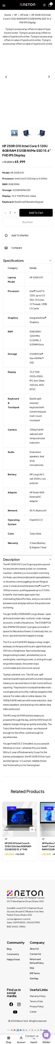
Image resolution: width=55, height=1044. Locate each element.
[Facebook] (11, 1004)
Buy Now (27, 222)
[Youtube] (15, 1012)
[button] (49, 5)
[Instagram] (19, 1004)
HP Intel (24, 14)
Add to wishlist (20, 235)
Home (7, 14)
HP (15, 14)
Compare (16, 247)
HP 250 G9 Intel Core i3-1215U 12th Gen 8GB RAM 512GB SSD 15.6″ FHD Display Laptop (18, 848)
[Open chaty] (46, 1034)
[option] (14, 134)
